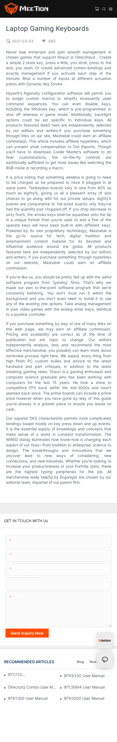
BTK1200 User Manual (28, 698)
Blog (80, 662)
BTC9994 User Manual (84, 687)
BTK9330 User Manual (84, 675)
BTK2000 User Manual (84, 698)
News (94, 662)
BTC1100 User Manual (17, 674)
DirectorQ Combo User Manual (32, 687)
